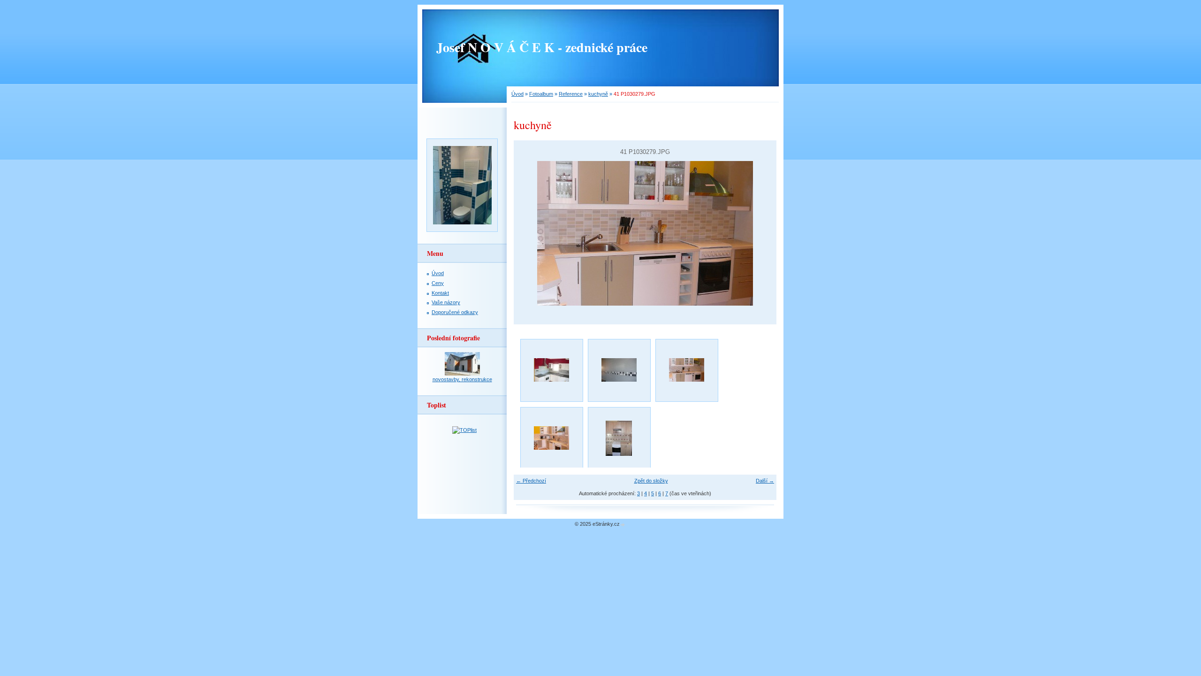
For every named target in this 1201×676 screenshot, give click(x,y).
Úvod (517, 94)
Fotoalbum (541, 94)
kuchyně (598, 94)
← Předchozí (531, 481)
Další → (765, 481)
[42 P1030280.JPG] (551, 438)
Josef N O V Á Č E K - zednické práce (541, 47)
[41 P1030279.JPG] (686, 369)
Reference (571, 94)
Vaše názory (446, 302)
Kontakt (440, 293)
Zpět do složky (651, 481)
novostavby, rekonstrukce (462, 379)
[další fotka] (761, 233)
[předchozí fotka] (529, 233)
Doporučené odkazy (455, 312)
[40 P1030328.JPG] (618, 369)
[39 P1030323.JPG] (551, 369)
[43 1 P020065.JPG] (618, 438)
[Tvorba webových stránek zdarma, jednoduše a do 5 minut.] (623, 524)
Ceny (438, 283)
